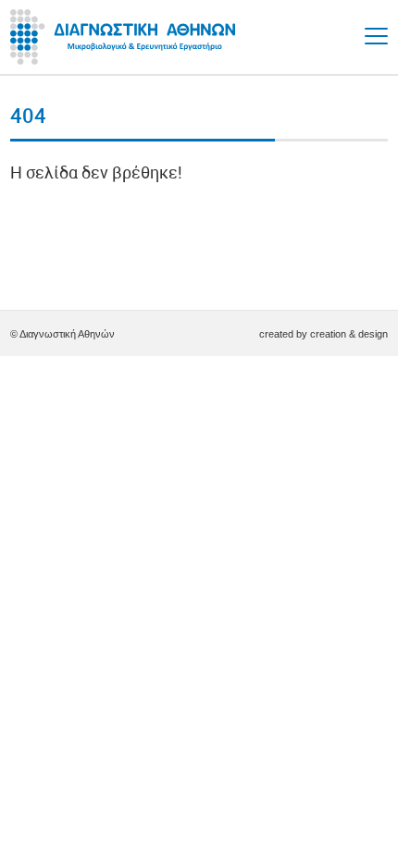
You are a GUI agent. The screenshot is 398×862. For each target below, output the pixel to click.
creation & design (349, 333)
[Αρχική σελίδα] (126, 37)
